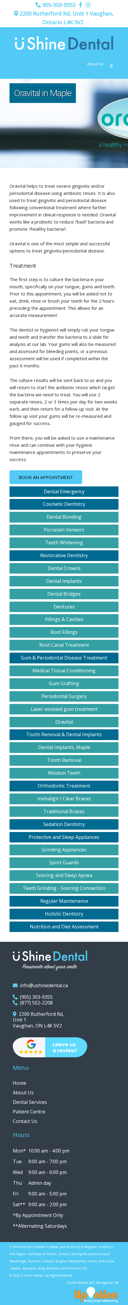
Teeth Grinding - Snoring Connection (64, 888)
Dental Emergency (64, 491)
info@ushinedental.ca (43, 985)
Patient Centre (29, 1111)
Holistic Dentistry (64, 913)
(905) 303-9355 (35, 997)
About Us (95, 64)
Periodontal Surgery (64, 696)
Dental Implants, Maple (64, 747)
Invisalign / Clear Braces (64, 798)
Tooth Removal (64, 760)
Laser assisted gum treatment (64, 709)
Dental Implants (64, 581)
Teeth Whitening (64, 542)
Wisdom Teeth (64, 773)
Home (19, 1083)
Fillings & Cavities (64, 619)
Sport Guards (64, 862)
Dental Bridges (64, 594)
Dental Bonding (64, 517)
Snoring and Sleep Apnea (64, 875)
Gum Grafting (64, 683)
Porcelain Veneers (64, 529)
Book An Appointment (46, 477)
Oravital (64, 722)
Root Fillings (64, 632)
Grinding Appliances (64, 849)
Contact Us (25, 1121)
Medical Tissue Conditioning (64, 670)
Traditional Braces (64, 811)
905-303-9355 (58, 4)
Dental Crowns (64, 568)
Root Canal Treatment (64, 645)
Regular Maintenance (64, 901)
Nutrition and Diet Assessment (64, 926)
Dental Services (30, 1102)
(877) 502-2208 (35, 1002)
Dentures (64, 606)
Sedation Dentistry (64, 824)
